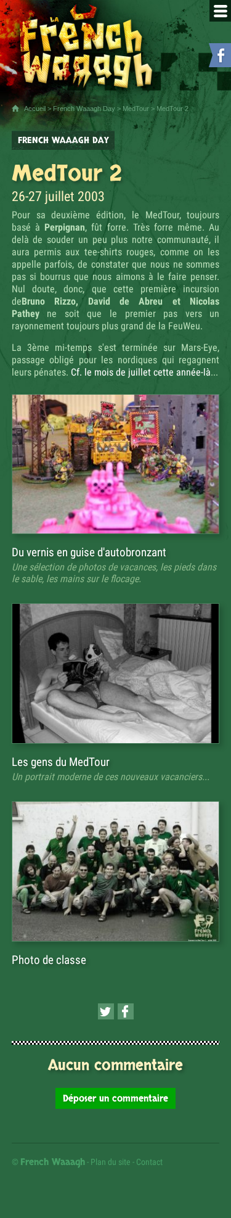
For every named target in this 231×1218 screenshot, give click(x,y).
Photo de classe (49, 960)
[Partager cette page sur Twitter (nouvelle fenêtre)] (106, 1011)
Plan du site (111, 1162)
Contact (149, 1162)
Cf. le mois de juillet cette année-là (141, 372)
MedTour (136, 108)
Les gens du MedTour (61, 762)
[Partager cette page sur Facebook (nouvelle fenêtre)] (126, 1011)
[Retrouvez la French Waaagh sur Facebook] (218, 57)
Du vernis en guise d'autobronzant (89, 552)
